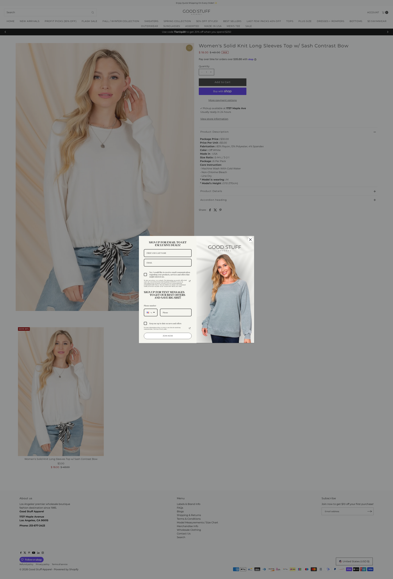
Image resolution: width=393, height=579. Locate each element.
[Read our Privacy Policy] (190, 281)
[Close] (250, 239)
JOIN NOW (168, 336)
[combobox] (151, 312)
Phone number (150, 305)
